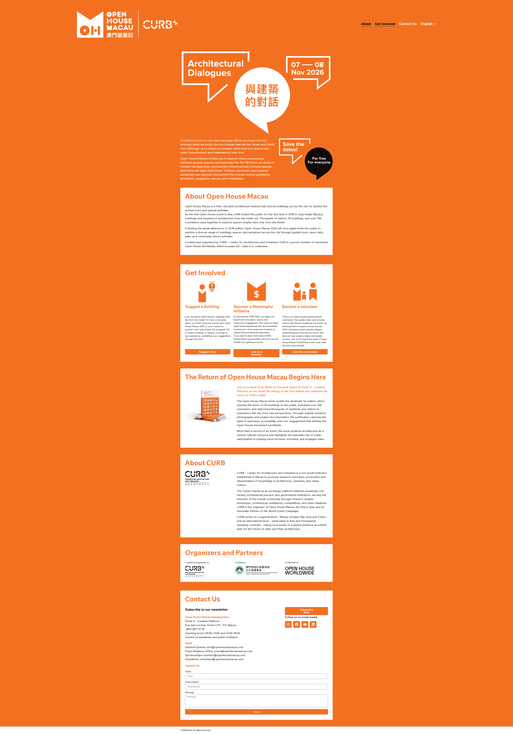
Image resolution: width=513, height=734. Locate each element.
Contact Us (408, 24)
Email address (192, 682)
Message (189, 692)
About (366, 24)
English (426, 24)
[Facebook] (296, 624)
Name (188, 671)
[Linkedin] (313, 624)
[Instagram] (288, 624)
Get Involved (385, 24)
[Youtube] (305, 624)
